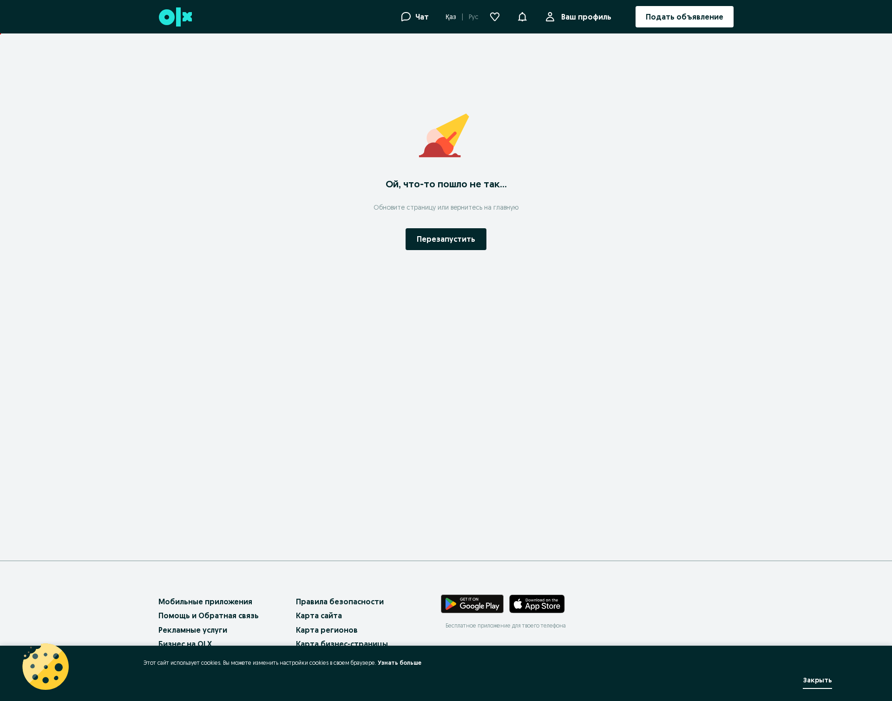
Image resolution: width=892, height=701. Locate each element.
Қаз (451, 17)
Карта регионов (327, 630)
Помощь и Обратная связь (208, 615)
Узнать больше (399, 662)
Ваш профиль (586, 16)
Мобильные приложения (205, 601)
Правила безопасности (340, 601)
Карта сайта (319, 615)
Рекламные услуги (192, 630)
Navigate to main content (51, 38)
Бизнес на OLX (185, 643)
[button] (522, 15)
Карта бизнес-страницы (342, 643)
